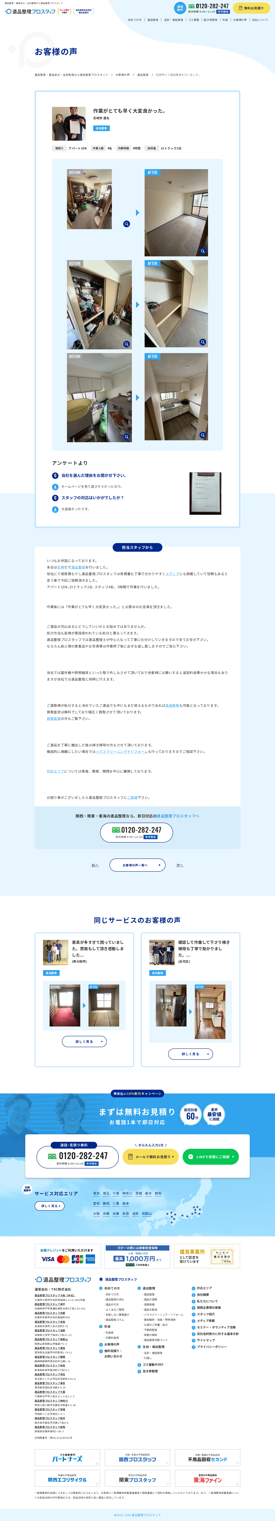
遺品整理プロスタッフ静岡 (50, 1357)
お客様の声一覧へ (135, 865)
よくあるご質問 (115, 1309)
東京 (96, 1193)
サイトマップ (206, 1340)
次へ (179, 865)
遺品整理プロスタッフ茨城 (50, 1409)
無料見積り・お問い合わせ (113, 1353)
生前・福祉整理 (153, 1353)
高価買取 (172, 705)
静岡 (106, 1203)
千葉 (116, 1193)
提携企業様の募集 (209, 1307)
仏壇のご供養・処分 (156, 1325)
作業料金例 (112, 1337)
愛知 (96, 1203)
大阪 (96, 1213)
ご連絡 (132, 797)
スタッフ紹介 (206, 1314)
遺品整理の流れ (115, 1299)
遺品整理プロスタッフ (121, 1279)
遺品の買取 (150, 1299)
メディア (172, 573)
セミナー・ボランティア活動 (216, 1327)
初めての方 (112, 1294)
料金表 (110, 1332)
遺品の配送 (150, 1309)
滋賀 (135, 1213)
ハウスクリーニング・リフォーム (163, 1314)
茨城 (138, 1193)
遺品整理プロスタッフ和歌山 (51, 1339)
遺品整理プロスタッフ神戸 (50, 1304)
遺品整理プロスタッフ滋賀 (50, 1330)
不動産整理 (150, 1330)
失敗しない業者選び (117, 1314)
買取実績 (54, 718)
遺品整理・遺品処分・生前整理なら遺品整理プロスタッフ (71, 75)
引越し (148, 1358)
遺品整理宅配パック (156, 1340)
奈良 (125, 1213)
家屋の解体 (150, 1335)
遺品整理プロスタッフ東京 (50, 1383)
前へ (95, 865)
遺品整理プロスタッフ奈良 (50, 1322)
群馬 (158, 1193)
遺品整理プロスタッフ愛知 (50, 1348)
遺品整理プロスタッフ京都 (50, 1313)
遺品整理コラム (115, 1319)
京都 (106, 1213)
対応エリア (55, 771)
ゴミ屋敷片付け (153, 1364)
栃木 (148, 1193)
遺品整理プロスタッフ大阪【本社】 (55, 1295)
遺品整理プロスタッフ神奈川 (51, 1400)
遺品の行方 (112, 1304)
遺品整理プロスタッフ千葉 (50, 1392)
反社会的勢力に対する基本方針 (218, 1333)
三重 (116, 1203)
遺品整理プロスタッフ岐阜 (50, 1365)
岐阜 (125, 1203)
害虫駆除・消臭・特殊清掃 (159, 1319)
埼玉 (106, 1193)
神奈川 (127, 1193)
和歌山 (147, 1213)
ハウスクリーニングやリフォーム (122, 751)
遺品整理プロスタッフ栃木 (50, 1418)
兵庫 (116, 1213)
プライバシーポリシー (212, 1346)
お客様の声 (123, 75)
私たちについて (207, 1301)
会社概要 (203, 1294)
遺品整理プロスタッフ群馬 (50, 1427)
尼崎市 (62, 567)
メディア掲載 (206, 1320)
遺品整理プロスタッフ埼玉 (50, 1374)
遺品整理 (143, 75)
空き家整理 (150, 1371)
